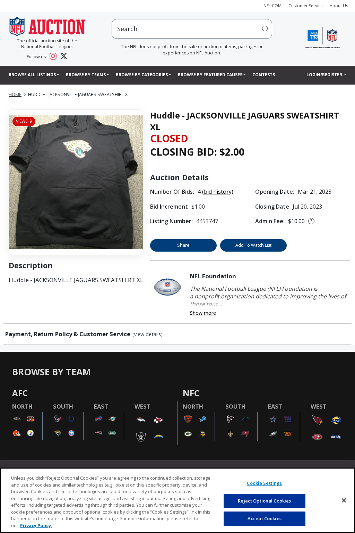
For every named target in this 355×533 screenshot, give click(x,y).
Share (183, 245)
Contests (263, 75)
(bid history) (217, 191)
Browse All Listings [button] (32, 75)
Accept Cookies (265, 518)
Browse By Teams (86, 75)
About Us (339, 6)
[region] (177, 500)
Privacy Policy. (36, 525)
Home (15, 94)
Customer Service (305, 6)
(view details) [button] (147, 334)
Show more (203, 312)
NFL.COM (272, 6)
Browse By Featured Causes (210, 75)
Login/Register (324, 75)
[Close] (344, 500)
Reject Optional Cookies (264, 501)
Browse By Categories (142, 75)
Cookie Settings (264, 483)
